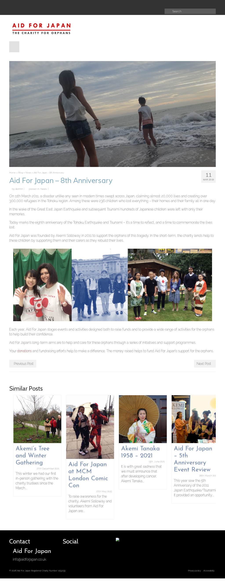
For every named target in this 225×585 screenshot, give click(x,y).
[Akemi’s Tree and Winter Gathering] (33, 419)
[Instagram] (134, 4)
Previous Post (24, 364)
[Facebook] (119, 4)
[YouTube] (142, 4)
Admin (19, 189)
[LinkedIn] (149, 4)
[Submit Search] (168, 11)
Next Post (204, 364)
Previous (13, 457)
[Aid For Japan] (41, 28)
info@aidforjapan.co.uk (29, 559)
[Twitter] (127, 4)
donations (24, 351)
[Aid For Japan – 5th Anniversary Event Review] (192, 419)
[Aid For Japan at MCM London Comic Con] (86, 427)
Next (212, 457)
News (43, 189)
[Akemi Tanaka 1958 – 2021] (139, 419)
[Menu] (14, 46)
